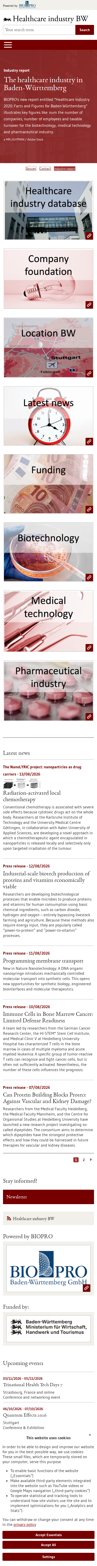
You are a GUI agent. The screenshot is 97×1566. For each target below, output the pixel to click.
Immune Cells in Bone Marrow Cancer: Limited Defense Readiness (48, 1018)
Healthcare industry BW (33, 1219)
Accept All (48, 1545)
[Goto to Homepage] (48, 19)
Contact (45, 168)
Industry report (64, 169)
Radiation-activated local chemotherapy (32, 796)
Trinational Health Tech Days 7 (32, 1385)
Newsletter (16, 1197)
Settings (48, 1557)
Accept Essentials (49, 1535)
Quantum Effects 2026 (25, 1415)
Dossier (31, 168)
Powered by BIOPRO (28, 1237)
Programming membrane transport (43, 961)
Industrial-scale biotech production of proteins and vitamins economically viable (46, 880)
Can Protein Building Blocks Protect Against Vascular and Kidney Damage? (47, 1098)
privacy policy (24, 1524)
